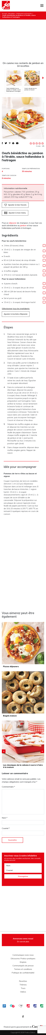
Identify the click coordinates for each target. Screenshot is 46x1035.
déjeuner (12, 223)
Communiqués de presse (23, 966)
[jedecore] (35, 1005)
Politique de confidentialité (23, 973)
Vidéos (23, 992)
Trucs (23, 988)
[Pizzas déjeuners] (23, 643)
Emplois (23, 962)
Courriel (6, 828)
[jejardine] (41, 1005)
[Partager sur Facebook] (2, 143)
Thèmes (23, 985)
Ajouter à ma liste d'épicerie (15, 314)
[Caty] (21, 1005)
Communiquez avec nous (23, 955)
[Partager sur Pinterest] (9, 143)
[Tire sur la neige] (23, 742)
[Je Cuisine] (6, 5)
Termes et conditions (23, 969)
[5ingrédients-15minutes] (12, 1005)
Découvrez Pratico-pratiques (23, 958)
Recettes (11, 13)
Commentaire (8, 786)
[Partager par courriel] (17, 143)
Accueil (4, 13)
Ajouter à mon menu (17, 213)
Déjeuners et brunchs (24, 13)
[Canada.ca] (37, 1026)
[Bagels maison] (23, 692)
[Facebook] (23, 1016)
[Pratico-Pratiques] (4, 1005)
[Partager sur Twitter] (6, 143)
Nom (4, 818)
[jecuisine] (28, 1005)
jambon (23, 225)
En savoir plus (23, 940)
